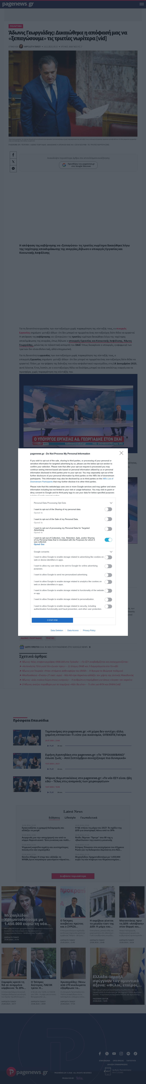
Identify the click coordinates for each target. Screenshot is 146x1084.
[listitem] (73, 502)
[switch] (108, 509)
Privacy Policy (89, 630)
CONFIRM (52, 620)
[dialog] (73, 542)
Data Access (73, 630)
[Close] (122, 454)
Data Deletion (57, 630)
